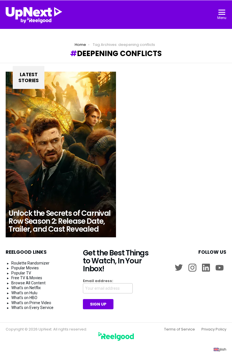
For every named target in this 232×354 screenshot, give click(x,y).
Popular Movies (25, 268)
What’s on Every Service (32, 307)
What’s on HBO (24, 297)
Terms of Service (179, 329)
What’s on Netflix (26, 287)
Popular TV (21, 273)
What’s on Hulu (24, 293)
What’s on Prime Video (31, 302)
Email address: (98, 281)
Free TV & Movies (26, 278)
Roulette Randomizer (30, 263)
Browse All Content (28, 283)
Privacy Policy (213, 329)
